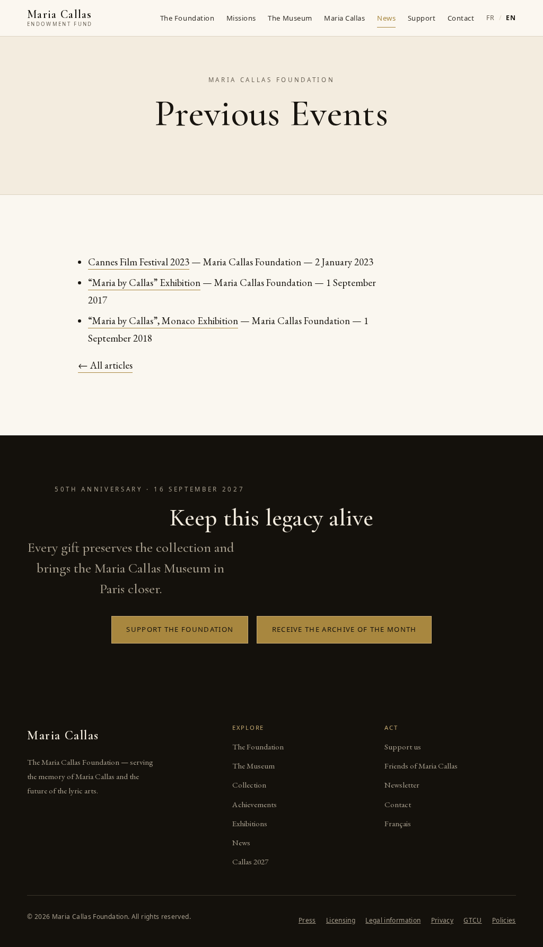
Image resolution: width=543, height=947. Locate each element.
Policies (504, 920)
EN (511, 17)
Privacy (442, 920)
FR (490, 17)
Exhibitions (249, 823)
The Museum (290, 18)
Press (307, 920)
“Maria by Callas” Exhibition (144, 282)
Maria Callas (344, 18)
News (386, 18)
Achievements (254, 804)
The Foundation (187, 18)
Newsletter (401, 785)
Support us (402, 746)
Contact (461, 18)
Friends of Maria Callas (421, 766)
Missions (241, 18)
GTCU (472, 920)
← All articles (105, 365)
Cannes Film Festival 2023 (138, 262)
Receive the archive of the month (344, 629)
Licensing (340, 920)
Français (397, 823)
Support (422, 18)
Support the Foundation (179, 629)
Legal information (393, 920)
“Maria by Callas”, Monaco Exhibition (163, 320)
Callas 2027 (250, 861)
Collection (249, 785)
